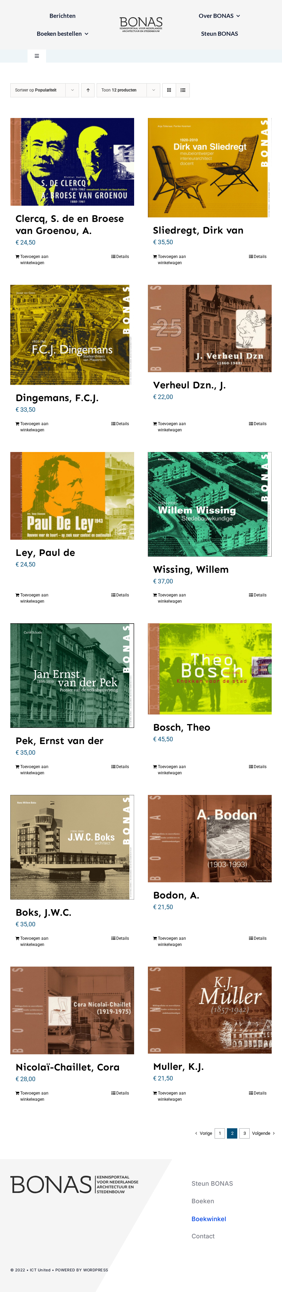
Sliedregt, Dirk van (198, 230)
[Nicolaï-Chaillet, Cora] (72, 1010)
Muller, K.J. (178, 1066)
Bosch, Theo (181, 727)
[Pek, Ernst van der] (72, 675)
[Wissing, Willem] (210, 504)
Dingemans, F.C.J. (57, 398)
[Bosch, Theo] (210, 668)
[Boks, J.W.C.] (72, 847)
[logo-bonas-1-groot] (141, 20)
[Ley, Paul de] (72, 496)
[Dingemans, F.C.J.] (72, 335)
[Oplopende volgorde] (88, 90)
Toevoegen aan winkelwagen (34, 259)
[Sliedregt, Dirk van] (210, 168)
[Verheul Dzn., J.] (210, 328)
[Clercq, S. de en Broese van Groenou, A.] (72, 162)
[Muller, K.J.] (210, 1010)
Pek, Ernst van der (59, 741)
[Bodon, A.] (210, 838)
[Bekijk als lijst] (182, 90)
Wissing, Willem (191, 569)
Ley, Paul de (45, 553)
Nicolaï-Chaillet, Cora (67, 1067)
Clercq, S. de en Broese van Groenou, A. (69, 225)
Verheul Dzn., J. (189, 385)
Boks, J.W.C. (43, 912)
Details (122, 256)
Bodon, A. (176, 895)
